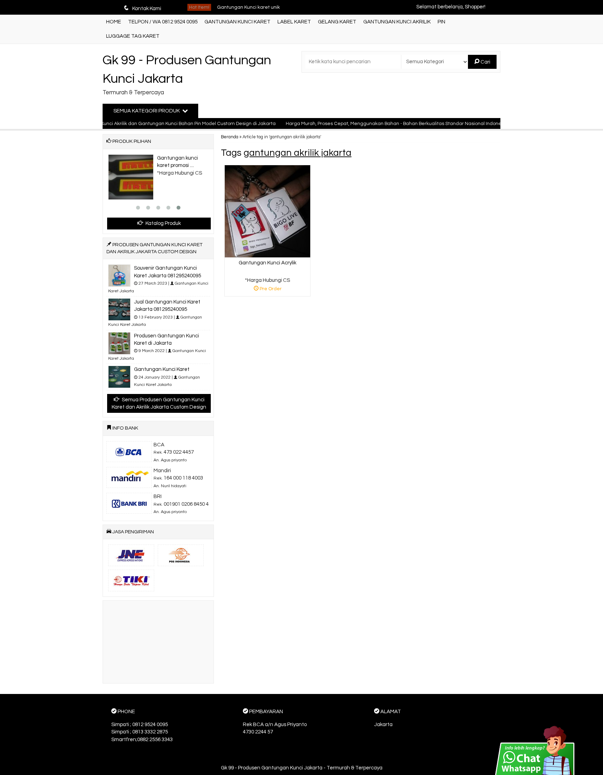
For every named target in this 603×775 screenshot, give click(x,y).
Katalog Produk (162, 223)
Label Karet (294, 21)
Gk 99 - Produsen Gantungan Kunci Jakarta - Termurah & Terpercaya (301, 767)
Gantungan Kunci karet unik (248, 6)
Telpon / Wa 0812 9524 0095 (163, 21)
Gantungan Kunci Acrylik (267, 262)
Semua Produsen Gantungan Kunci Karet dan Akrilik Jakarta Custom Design (159, 403)
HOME (113, 21)
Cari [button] (484, 62)
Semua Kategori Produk (147, 111)
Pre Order (270, 290)
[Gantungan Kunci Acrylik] (267, 211)
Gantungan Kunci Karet (237, 21)
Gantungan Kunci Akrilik (397, 21)
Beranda (229, 137)
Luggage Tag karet (132, 36)
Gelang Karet (337, 21)
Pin (441, 21)
